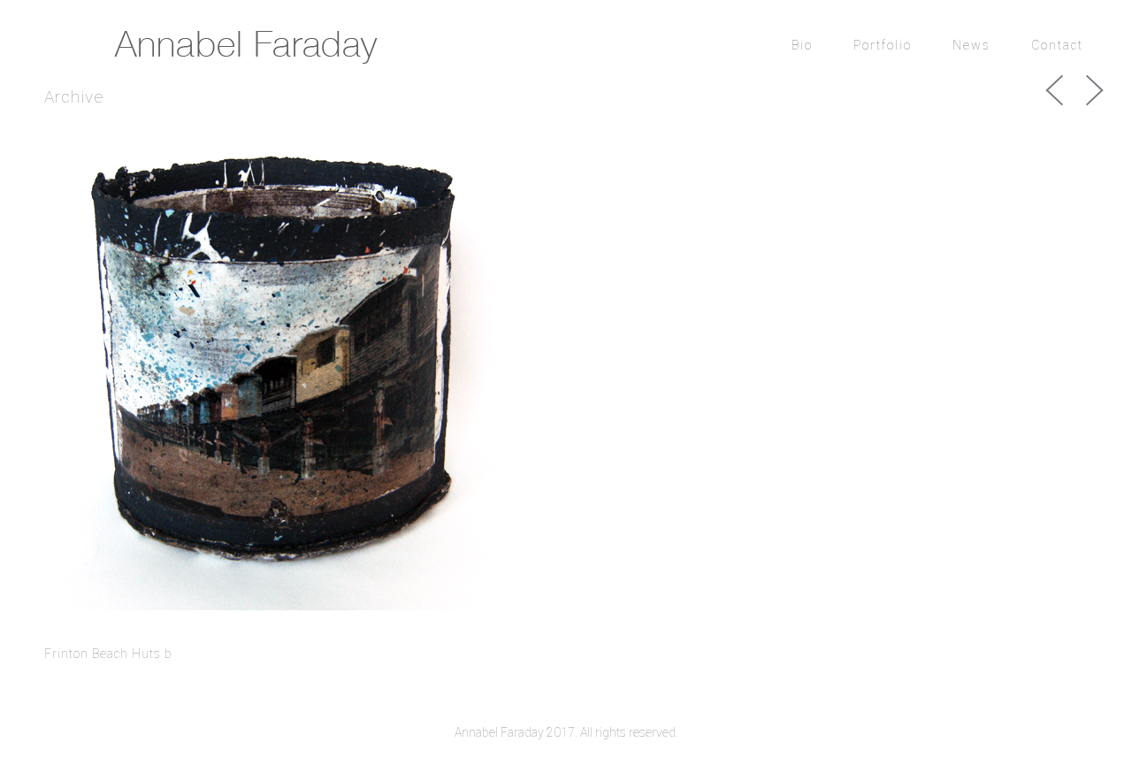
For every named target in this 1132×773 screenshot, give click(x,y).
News (971, 45)
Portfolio (882, 45)
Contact (1057, 45)
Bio (802, 45)
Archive (74, 97)
